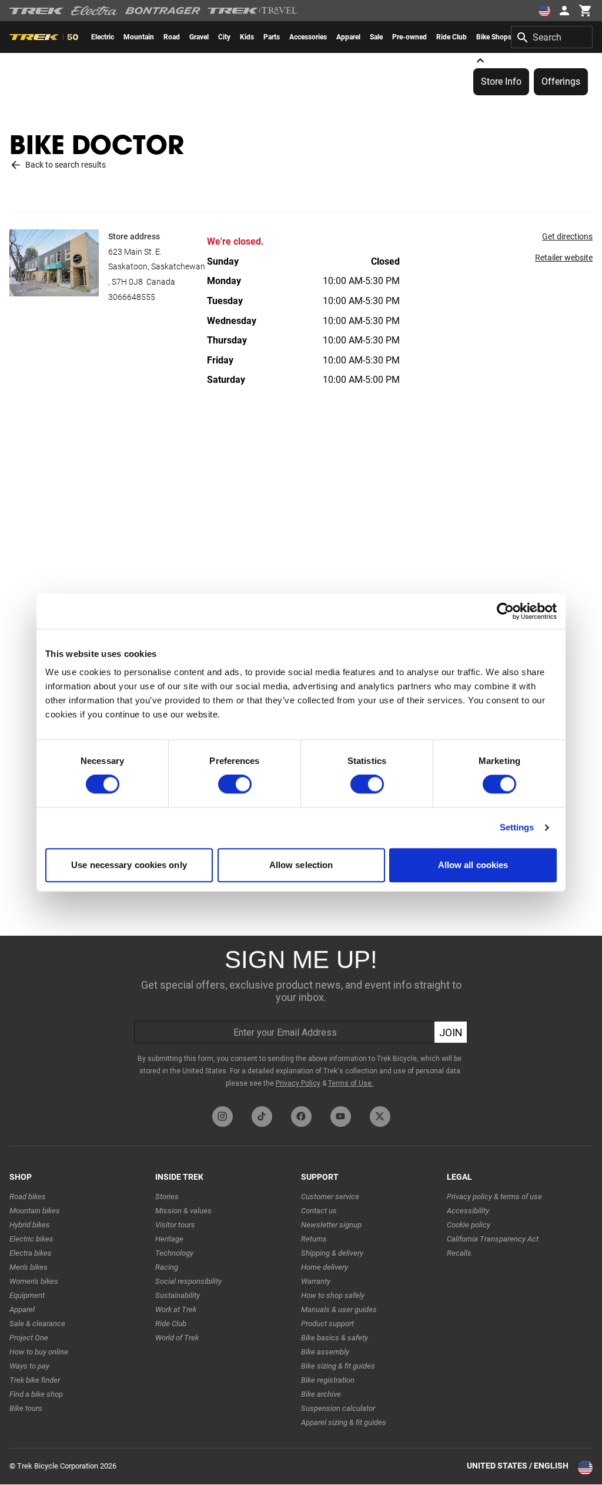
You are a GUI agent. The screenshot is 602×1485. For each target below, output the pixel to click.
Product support (327, 1323)
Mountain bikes (34, 1210)
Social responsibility (188, 1281)
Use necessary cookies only (129, 865)
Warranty (315, 1281)
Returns (314, 1238)
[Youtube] (340, 1116)
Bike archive (321, 1394)
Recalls (459, 1253)
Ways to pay (29, 1365)
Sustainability (177, 1295)
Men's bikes (28, 1267)
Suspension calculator (338, 1408)
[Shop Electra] (94, 10)
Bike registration (327, 1380)
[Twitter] (380, 1116)
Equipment (27, 1295)
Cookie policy (468, 1224)
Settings (517, 828)
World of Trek (177, 1337)
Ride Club (170, 1323)
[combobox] (552, 37)
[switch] (235, 784)
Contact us (319, 1210)
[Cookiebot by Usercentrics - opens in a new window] (505, 611)
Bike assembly (325, 1351)
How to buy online (38, 1351)
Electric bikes (31, 1238)
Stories (167, 1196)
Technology (174, 1253)
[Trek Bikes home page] (36, 11)
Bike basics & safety (334, 1337)
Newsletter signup (331, 1224)
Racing (166, 1267)
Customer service (330, 1196)
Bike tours (25, 1408)
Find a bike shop (36, 1394)
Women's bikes (33, 1281)
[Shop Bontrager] (162, 10)
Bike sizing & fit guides (338, 1365)
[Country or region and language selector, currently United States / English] (544, 10)
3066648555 (131, 297)
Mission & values (183, 1210)
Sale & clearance (37, 1323)
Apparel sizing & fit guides (343, 1422)
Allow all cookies (473, 865)
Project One (28, 1337)
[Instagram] (222, 1116)
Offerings (560, 81)
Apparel (22, 1309)
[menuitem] (102, 37)
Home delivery (324, 1267)
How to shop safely (332, 1295)
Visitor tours (175, 1224)
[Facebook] (301, 1116)
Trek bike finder (34, 1380)
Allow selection (301, 865)
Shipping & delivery (332, 1253)
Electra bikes (30, 1253)
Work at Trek (175, 1309)
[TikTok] (262, 1116)
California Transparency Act (493, 1238)
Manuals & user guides (339, 1309)
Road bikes (27, 1196)
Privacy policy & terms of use (494, 1196)
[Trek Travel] (253, 10)
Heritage (169, 1238)
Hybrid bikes (29, 1224)
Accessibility (468, 1210)
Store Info (501, 81)
